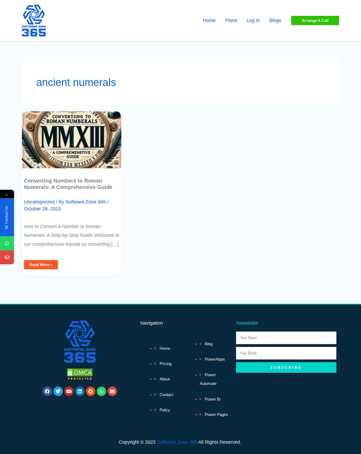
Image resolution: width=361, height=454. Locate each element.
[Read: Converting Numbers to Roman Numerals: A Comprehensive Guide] (71, 136)
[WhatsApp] (7, 244)
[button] (315, 20)
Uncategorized (39, 202)
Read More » (43, 263)
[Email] (7, 258)
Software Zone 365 (177, 442)
